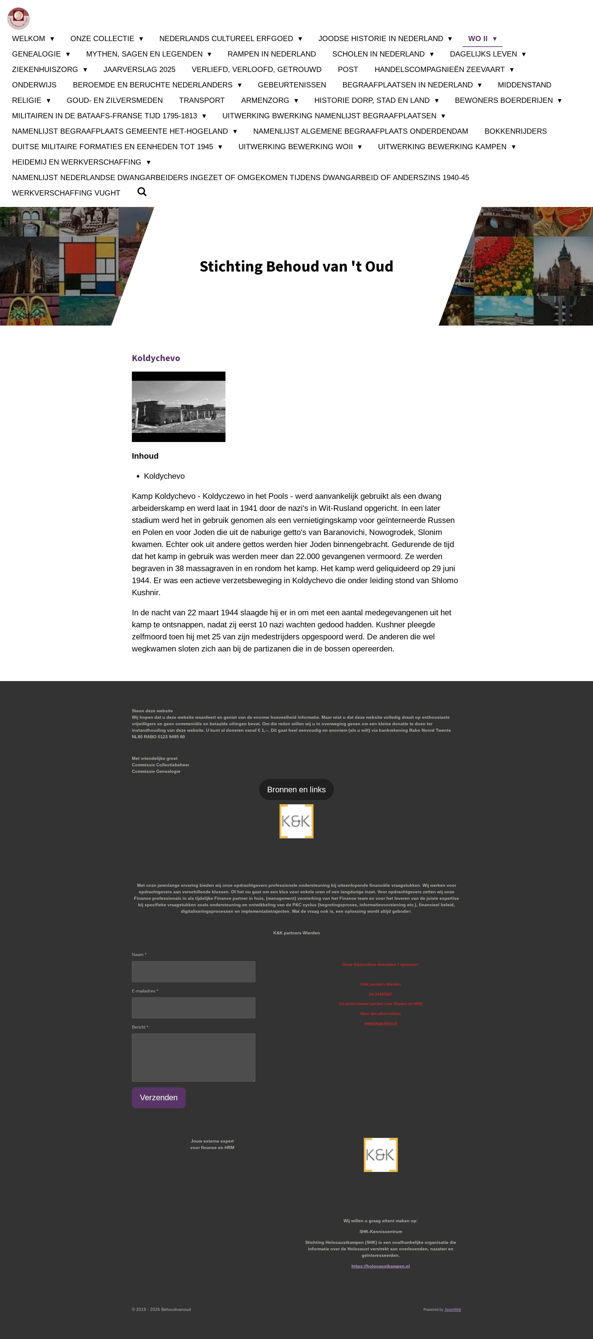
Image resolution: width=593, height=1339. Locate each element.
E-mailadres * (145, 990)
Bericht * (140, 1027)
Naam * (139, 954)
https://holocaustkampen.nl (380, 1266)
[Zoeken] (142, 191)
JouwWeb (452, 1309)
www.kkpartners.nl (380, 1023)
